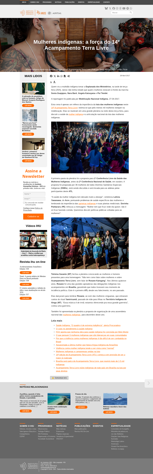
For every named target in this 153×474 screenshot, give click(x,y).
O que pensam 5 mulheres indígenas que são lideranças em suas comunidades (91, 335)
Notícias (58, 2)
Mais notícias (61, 429)
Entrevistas (60, 431)
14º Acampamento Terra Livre (64, 108)
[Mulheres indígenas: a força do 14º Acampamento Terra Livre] (68, 76)
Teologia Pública (43, 431)
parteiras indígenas (87, 203)
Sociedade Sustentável (46, 439)
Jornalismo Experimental (64, 436)
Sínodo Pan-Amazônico (119, 446)
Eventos (81, 2)
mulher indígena (76, 114)
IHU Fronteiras (43, 434)
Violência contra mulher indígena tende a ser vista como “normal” (85, 348)
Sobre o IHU (34, 2)
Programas (47, 2)
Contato (106, 2)
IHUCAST (59, 439)
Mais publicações (81, 429)
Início (24, 2)
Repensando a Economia (46, 436)
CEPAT (22, 436)
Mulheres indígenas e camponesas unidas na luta (78, 351)
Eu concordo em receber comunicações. (34, 204)
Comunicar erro (59, 378)
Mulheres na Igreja (117, 449)
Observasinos (43, 429)
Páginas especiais (62, 434)
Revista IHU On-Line (82, 431)
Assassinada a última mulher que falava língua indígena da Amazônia (87, 345)
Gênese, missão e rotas (28, 429)
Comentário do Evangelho (120, 429)
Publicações (69, 2)
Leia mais (25, 272)
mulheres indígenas (71, 315)
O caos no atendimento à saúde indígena (74, 329)
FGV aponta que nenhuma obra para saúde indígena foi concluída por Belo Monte (92, 332)
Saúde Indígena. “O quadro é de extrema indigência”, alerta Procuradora (88, 325)
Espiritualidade (94, 2)
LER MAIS (28, 105)
